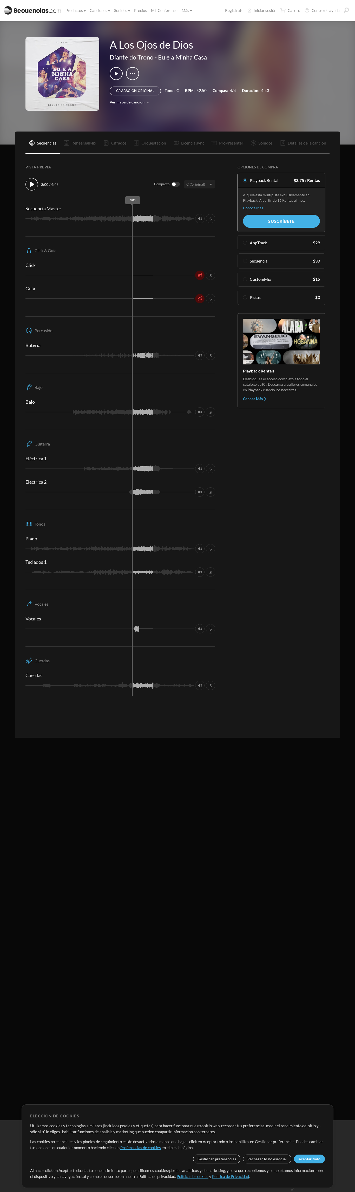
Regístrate (234, 10)
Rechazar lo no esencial (267, 1159)
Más (185, 10)
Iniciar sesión (265, 10)
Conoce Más (253, 208)
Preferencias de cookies (140, 1147)
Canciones (98, 10)
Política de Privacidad (230, 1176)
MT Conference (164, 10)
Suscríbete (281, 221)
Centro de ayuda (326, 10)
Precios (140, 10)
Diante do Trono (131, 57)
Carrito (294, 10)
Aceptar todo (309, 1159)
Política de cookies (192, 1176)
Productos (74, 10)
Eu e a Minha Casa (182, 57)
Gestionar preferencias (217, 1159)
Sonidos (120, 10)
